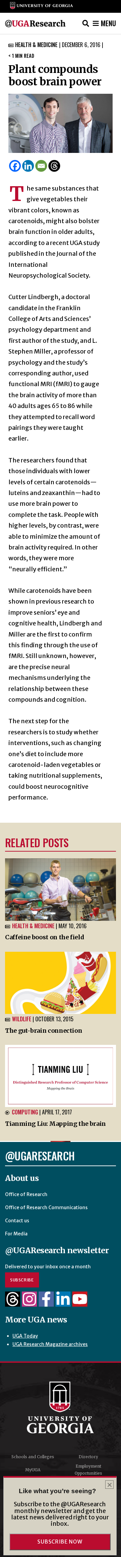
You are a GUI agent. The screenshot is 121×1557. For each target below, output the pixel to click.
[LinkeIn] (63, 1303)
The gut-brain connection (43, 1030)
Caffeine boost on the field (44, 937)
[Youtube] (79, 1303)
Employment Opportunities (88, 1470)
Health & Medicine (36, 45)
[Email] (41, 166)
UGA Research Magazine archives (50, 1344)
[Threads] (54, 166)
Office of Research (26, 1194)
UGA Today (25, 1336)
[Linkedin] (28, 166)
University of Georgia (60, 1407)
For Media (16, 1234)
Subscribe (22, 1279)
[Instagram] (29, 1303)
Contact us (17, 1221)
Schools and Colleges (32, 1456)
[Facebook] (15, 166)
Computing (25, 1112)
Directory (88, 1456)
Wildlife (21, 1019)
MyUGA (32, 1469)
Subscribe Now (59, 1542)
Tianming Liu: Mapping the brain (55, 1124)
